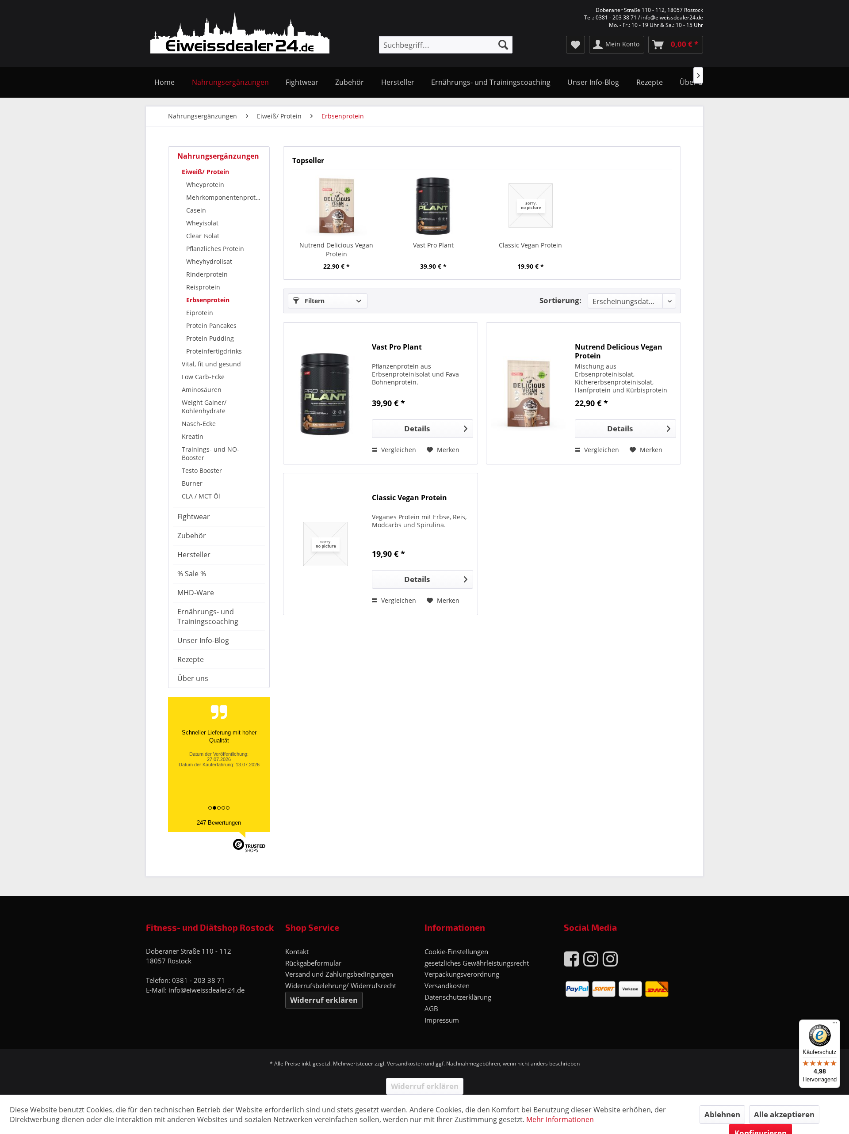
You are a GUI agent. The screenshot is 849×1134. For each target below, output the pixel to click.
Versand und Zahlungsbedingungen (339, 974)
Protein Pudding (210, 338)
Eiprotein (199, 312)
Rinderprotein (207, 274)
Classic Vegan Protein (530, 245)
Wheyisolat (202, 223)
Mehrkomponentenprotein (225, 197)
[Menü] (835, 1025)
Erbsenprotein (207, 300)
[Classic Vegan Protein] (530, 205)
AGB (431, 1008)
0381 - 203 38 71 (198, 980)
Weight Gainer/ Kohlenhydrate (204, 406)
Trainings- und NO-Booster (210, 453)
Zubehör (191, 535)
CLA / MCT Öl (201, 496)
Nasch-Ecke (199, 423)
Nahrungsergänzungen (218, 156)
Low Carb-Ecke (203, 377)
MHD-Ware (195, 592)
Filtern (314, 301)
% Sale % (191, 573)
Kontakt (297, 951)
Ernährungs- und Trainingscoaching (207, 616)
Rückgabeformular (313, 963)
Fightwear (193, 516)
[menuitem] (445, 44)
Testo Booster (202, 470)
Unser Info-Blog (203, 640)
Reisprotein (203, 287)
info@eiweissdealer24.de (206, 990)
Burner (192, 483)
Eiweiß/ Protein (205, 171)
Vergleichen (397, 449)
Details (417, 428)
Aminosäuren (202, 389)
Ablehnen (722, 1114)
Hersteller (193, 554)
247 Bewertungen (219, 822)
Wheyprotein (205, 184)
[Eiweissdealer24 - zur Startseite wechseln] (239, 34)
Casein (196, 210)
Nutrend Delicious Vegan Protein (336, 249)
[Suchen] (503, 44)
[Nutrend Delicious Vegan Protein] (336, 205)
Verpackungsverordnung (461, 974)
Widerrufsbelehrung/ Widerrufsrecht (340, 985)
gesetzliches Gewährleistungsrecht (476, 963)
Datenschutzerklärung (457, 997)
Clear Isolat (202, 236)
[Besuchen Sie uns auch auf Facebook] (571, 958)
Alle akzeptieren (784, 1114)
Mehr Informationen (560, 1119)
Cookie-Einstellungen (456, 951)
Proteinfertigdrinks (214, 351)
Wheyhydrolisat (209, 261)
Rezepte (190, 659)
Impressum (441, 1020)
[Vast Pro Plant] (434, 205)
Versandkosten (447, 985)
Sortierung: (560, 300)
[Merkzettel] (575, 44)
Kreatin (192, 436)
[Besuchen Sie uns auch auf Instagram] (590, 958)
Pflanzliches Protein (215, 248)
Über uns (192, 678)
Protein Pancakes (211, 325)
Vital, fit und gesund (211, 364)
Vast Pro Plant (433, 245)
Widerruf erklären (324, 1000)
